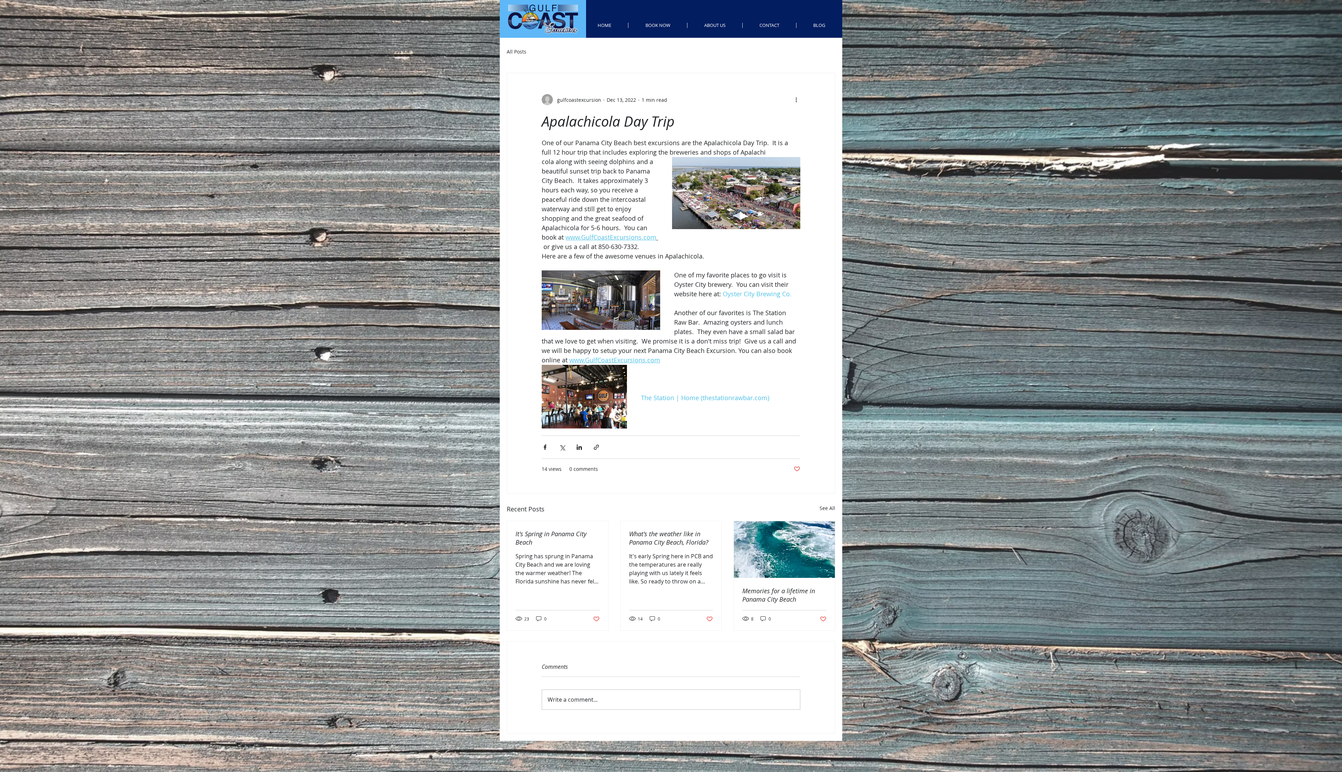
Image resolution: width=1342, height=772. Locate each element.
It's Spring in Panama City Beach (550, 538)
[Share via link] (596, 447)
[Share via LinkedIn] (579, 447)
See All (827, 508)
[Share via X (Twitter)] (562, 447)
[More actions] (796, 99)
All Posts (516, 51)
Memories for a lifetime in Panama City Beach (778, 595)
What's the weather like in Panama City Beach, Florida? (668, 538)
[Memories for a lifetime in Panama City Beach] (784, 549)
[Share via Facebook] (545, 447)
